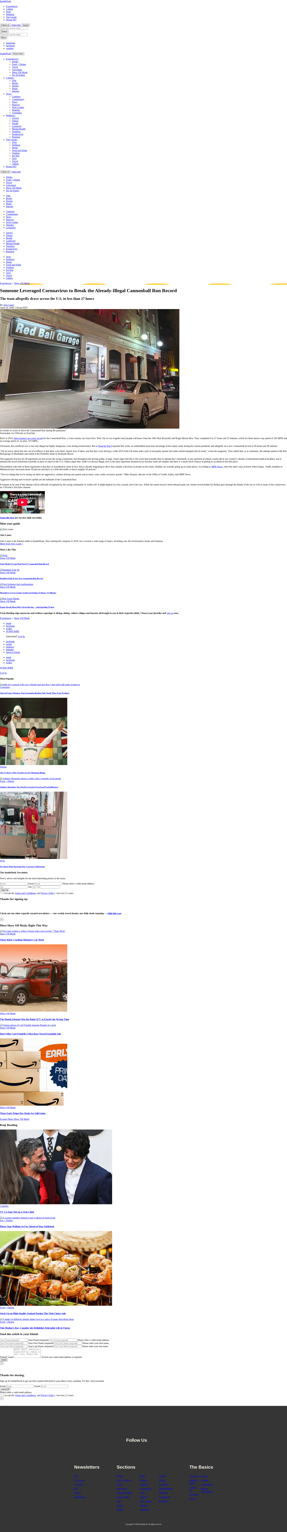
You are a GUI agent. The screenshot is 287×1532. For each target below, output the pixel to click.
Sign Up (4, 890)
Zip (30, 886)
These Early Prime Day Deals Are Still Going (22, 1113)
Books (15, 83)
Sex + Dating (6, 1220)
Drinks (15, 61)
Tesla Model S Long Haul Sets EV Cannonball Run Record (24, 564)
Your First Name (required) (41, 1343)
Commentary (18, 99)
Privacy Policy (48, 893)
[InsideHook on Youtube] (164, 1432)
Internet (15, 91)
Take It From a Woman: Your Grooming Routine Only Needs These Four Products (34, 693)
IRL (76, 1488)
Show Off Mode (20, 72)
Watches (16, 110)
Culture (9, 9)
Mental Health (18, 129)
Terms (192, 1498)
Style (8, 11)
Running (16, 137)
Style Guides (18, 107)
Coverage (78, 1484)
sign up (170, 613)
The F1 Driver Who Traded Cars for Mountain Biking (22, 773)
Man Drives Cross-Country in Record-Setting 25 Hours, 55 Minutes (28, 593)
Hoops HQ (11, 20)
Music (15, 88)
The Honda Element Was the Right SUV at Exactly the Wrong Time (34, 1019)
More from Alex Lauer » (11, 543)
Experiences (11, 6)
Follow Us (5, 25)
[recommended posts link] (32, 931)
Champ (77, 1492)
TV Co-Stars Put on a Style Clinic (17, 1212)
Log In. (21, 636)
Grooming (17, 112)
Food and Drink (19, 150)
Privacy (204, 1476)
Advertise (194, 1494)
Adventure (17, 69)
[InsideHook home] (143, 1419)
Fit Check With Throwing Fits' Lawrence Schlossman (22, 866)
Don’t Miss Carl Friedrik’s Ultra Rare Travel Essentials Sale (30, 1034)
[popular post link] (40, 684)
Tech (14, 158)
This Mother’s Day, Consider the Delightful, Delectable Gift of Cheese (35, 1328)
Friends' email (6, 1357)
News (14, 102)
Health (15, 123)
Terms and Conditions (25, 893)
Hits (76, 1476)
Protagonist (79, 1497)
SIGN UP (5, 1389)
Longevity (17, 126)
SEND (4, 1360)
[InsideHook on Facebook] (151, 1432)
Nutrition (16, 131)
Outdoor (16, 153)
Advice (15, 118)
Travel (15, 67)
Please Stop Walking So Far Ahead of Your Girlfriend (27, 1226)
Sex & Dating (18, 75)
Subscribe (16, 25)
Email (31, 883)
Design (15, 86)
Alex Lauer (8, 305)
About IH (194, 1476)
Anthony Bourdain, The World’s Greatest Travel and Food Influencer (29, 787)
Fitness (15, 121)
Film (14, 80)
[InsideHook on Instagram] (157, 1432)
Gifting (15, 164)
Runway (16, 104)
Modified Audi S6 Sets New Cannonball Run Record (21, 578)
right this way (114, 913)
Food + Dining (19, 64)
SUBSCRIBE (12, 631)
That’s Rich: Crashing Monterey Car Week (22, 940)
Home (15, 147)
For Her (15, 156)
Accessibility (207, 1484)
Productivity (17, 134)
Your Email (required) (38, 1340)
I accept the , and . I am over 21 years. (39, 893)
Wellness (10, 14)
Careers (204, 1480)
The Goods (11, 17)
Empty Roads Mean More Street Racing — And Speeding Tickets (27, 607)
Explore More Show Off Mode (14, 1119)
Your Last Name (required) (41, 1346)
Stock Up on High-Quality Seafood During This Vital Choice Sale (33, 1313)
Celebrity (16, 96)
